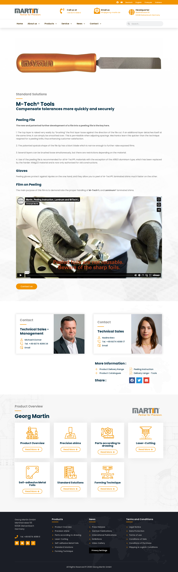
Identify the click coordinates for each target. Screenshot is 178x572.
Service (65, 23)
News (79, 23)
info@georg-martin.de (110, 12)
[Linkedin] (17, 543)
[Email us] (97, 11)
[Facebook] (117, 2)
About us (32, 23)
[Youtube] (122, 2)
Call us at (72, 9)
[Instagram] (33, 543)
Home (20, 23)
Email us (105, 9)
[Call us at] (62, 11)
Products (49, 23)
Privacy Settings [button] (99, 550)
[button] (132, 380)
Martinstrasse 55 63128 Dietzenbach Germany (148, 13)
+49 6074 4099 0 (74, 12)
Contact (94, 23)
